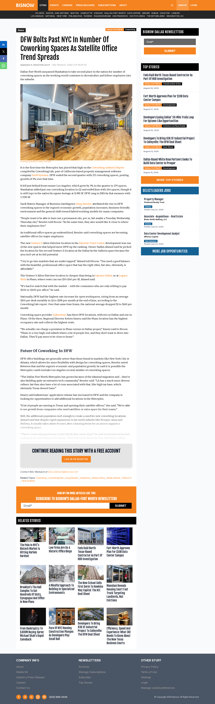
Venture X (37, 243)
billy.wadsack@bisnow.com (63, 471)
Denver (146, 13)
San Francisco (120, 16)
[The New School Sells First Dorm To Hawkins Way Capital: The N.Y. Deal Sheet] (90, 585)
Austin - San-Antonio (57, 13)
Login (193, 5)
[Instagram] (38, 697)
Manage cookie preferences (158, 687)
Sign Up (182, 5)
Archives (84, 666)
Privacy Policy (149, 666)
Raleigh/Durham (102, 16)
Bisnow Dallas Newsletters (163, 32)
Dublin (155, 13)
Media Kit (22, 672)
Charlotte (86, 13)
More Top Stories (170, 179)
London (176, 13)
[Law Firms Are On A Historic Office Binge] (61, 545)
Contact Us (23, 687)
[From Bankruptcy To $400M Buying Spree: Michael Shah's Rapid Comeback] (33, 627)
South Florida (137, 16)
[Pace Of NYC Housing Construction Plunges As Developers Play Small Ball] (61, 627)
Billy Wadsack (37, 471)
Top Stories (85, 682)
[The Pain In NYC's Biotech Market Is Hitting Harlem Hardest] (33, 545)
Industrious (59, 314)
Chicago (98, 13)
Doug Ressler (84, 203)
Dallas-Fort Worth (115, 13)
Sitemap (146, 677)
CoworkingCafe (55, 478)
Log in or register (76, 459)
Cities (43, 5)
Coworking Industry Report (108, 167)
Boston (75, 13)
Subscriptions (107, 5)
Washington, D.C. (175, 16)
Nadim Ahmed (113, 478)
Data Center (133, 13)
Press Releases (85, 5)
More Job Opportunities (170, 251)
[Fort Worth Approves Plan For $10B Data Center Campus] (119, 545)
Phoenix (88, 16)
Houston (165, 13)
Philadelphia (75, 16)
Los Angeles (37, 16)
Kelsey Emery (98, 478)
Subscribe (85, 677)
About (123, 5)
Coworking (130, 29)
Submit (120, 505)
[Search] (172, 5)
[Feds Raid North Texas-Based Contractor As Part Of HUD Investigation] (90, 545)
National (50, 16)
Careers (67, 5)
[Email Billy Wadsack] (85, 65)
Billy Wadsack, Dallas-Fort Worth (68, 65)
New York (62, 16)
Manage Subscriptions (92, 672)
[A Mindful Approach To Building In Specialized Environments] (61, 585)
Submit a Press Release (30, 677)
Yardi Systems (40, 175)
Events (54, 5)
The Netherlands (156, 16)
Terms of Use (149, 672)
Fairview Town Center (92, 243)
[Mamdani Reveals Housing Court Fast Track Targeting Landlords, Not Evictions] (119, 585)
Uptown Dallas (103, 275)
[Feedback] (44, 697)
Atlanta (39, 13)
